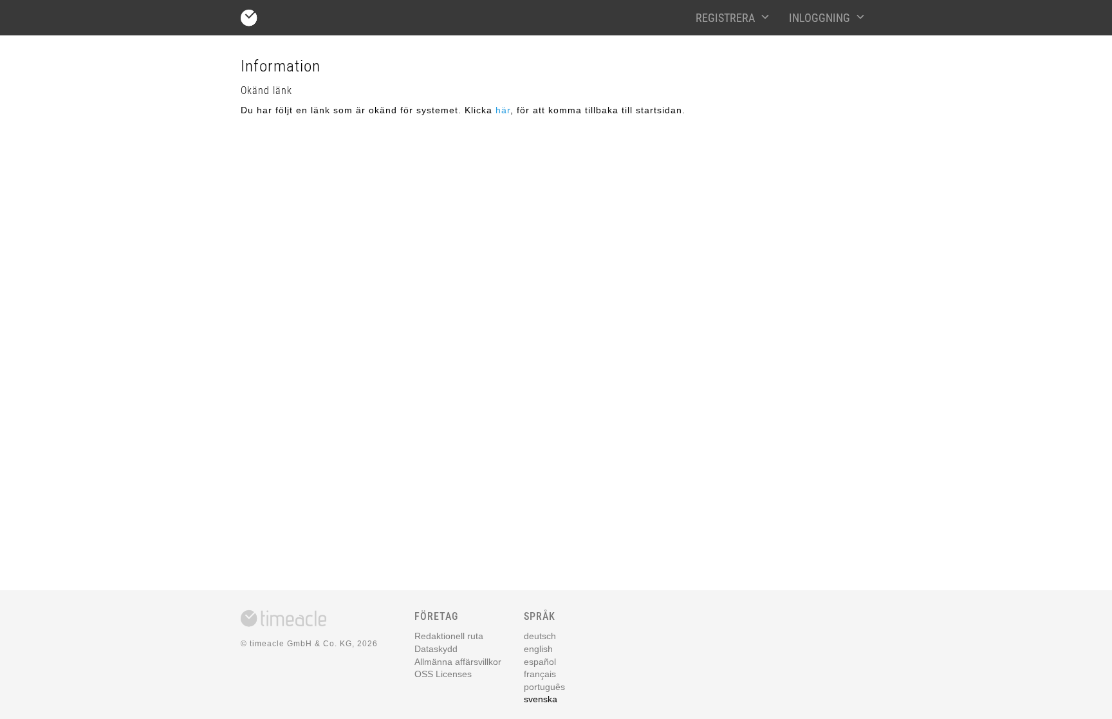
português (544, 687)
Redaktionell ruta (448, 636)
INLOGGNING (819, 17)
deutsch (540, 636)
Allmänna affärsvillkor (457, 662)
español (540, 662)
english (538, 649)
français (540, 674)
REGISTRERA (725, 17)
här (503, 110)
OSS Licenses (443, 674)
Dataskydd (436, 649)
